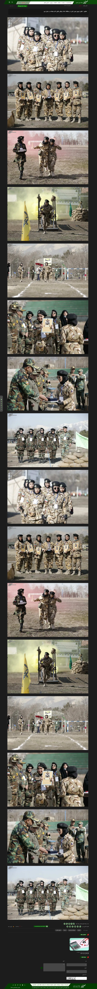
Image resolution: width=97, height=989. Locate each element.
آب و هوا (44, 985)
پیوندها (58, 985)
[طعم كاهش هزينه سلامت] (79, 944)
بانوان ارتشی (58, 930)
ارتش (79, 930)
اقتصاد (55, 2)
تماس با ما (66, 985)
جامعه (59, 2)
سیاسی (80, 6)
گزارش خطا (10, 926)
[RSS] (1, 409)
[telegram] (77, 926)
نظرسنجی (34, 985)
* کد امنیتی (84, 974)
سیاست (63, 2)
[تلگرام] (1, 407)
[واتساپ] (1, 405)
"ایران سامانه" (12, 987)
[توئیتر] (1, 403)
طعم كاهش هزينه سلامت (84, 953)
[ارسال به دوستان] (12, 6)
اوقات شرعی (39, 985)
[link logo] (82, 2)
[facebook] (72, 926)
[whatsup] (80, 926)
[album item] (47, 44)
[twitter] (75, 926)
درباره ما (62, 985)
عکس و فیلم (46, 2)
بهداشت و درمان (72, 930)
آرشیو (55, 985)
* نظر (64, 961)
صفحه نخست (68, 2)
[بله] (1, 399)
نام (86, 961)
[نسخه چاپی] (10, 5)
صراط (65, 930)
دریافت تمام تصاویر (22, 6)
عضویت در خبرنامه (50, 985)
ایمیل (86, 968)
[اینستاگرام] (1, 401)
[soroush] (67, 926)
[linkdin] (70, 926)
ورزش (51, 2)
